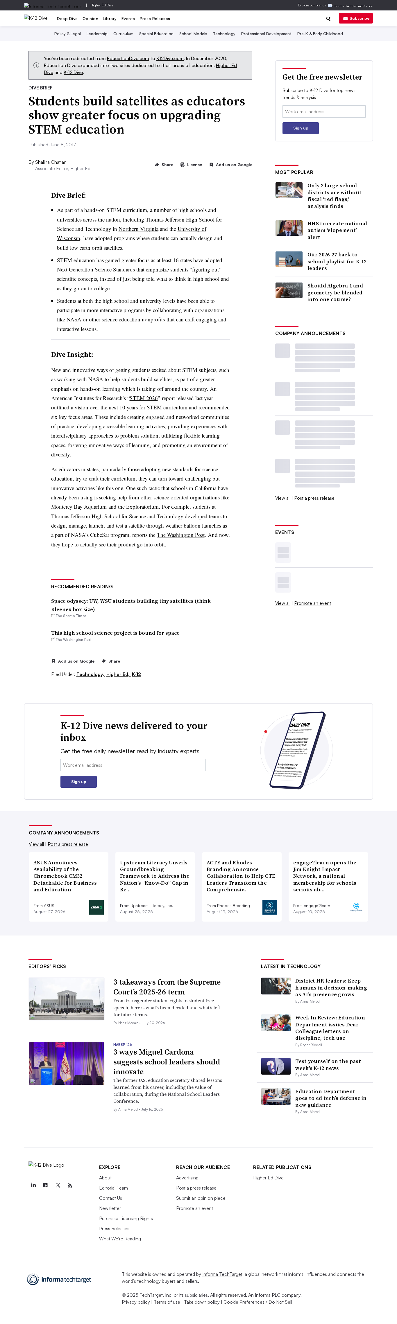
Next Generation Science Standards (96, 269)
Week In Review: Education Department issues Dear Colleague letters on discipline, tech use (330, 1027)
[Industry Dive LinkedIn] (33, 1185)
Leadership (97, 33)
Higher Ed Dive (101, 5)
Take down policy (202, 1302)
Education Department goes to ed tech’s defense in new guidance (330, 1098)
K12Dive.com (170, 58)
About (105, 1178)
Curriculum (123, 33)
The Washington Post (181, 534)
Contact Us (110, 1198)
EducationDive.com (128, 58)
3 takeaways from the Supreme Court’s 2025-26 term (167, 987)
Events (128, 18)
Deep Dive (67, 18)
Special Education (156, 33)
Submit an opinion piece (201, 1198)
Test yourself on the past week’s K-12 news (328, 1064)
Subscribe (359, 18)
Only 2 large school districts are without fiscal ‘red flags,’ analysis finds (334, 195)
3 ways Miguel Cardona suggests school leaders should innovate (166, 1062)
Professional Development (266, 33)
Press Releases (155, 18)
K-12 (136, 674)
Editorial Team (113, 1188)
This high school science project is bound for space (115, 632)
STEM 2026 (144, 398)
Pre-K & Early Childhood (320, 33)
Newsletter (110, 1208)
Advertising (187, 1178)
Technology (224, 33)
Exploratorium (142, 506)
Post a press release (314, 498)
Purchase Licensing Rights (126, 1218)
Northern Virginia (138, 228)
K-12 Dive (73, 72)
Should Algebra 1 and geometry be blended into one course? (335, 292)
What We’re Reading (120, 1239)
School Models (193, 33)
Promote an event (312, 603)
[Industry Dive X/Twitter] (57, 1185)
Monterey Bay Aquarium (79, 506)
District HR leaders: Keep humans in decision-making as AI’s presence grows (331, 987)
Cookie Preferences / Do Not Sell (257, 1302)
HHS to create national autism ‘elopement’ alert (337, 230)
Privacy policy (136, 1302)
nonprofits (153, 319)
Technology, (90, 674)
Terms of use (167, 1302)
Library (110, 18)
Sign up (300, 127)
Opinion (91, 18)
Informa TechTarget (222, 1274)
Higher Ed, (118, 674)
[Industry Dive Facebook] (45, 1185)
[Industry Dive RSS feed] (70, 1185)
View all (282, 498)
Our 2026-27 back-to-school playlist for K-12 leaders (336, 261)
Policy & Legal (67, 33)
